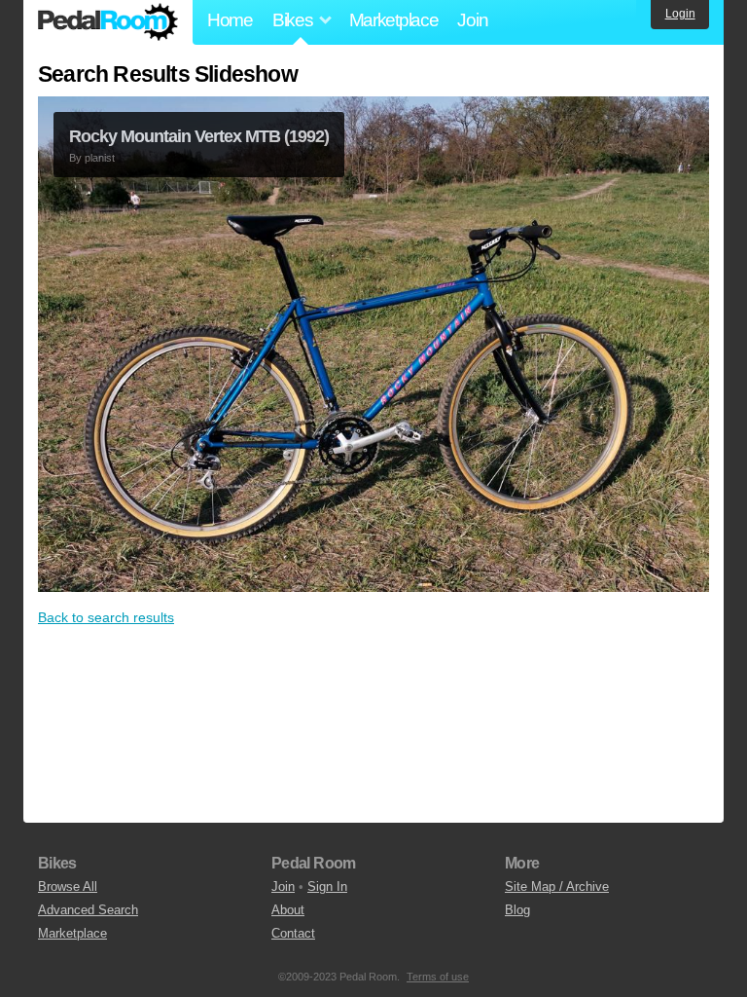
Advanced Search (88, 910)
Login (680, 13)
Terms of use (438, 976)
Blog (517, 910)
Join (472, 20)
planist (100, 158)
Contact (293, 933)
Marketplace (394, 20)
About (287, 910)
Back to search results (106, 617)
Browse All (67, 886)
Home (230, 20)
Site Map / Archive (557, 886)
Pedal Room (108, 22)
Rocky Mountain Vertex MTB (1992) (199, 136)
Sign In (327, 886)
